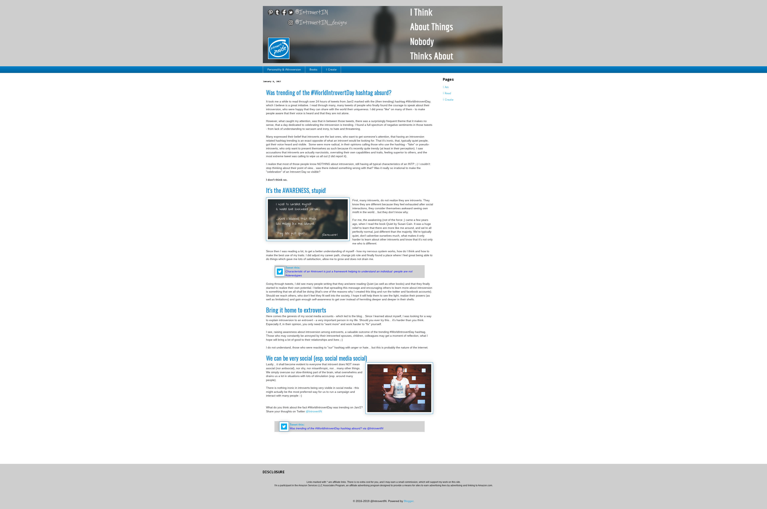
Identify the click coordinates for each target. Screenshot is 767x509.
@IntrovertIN (314, 411)
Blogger (408, 501)
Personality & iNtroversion (284, 69)
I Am (446, 87)
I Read (447, 93)
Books (313, 69)
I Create (331, 69)
